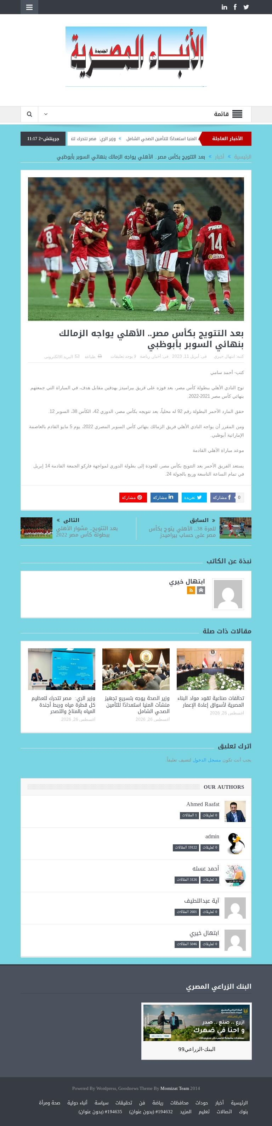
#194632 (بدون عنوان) (151, 1111)
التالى (71, 520)
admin (212, 836)
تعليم (204, 1111)
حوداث (202, 1102)
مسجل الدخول (207, 760)
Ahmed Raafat (202, 804)
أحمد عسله (205, 868)
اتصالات (224, 1111)
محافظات (179, 1102)
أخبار (156, 356)
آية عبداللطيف (201, 900)
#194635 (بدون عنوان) (100, 1111)
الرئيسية (239, 1102)
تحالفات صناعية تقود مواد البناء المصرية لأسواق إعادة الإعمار (210, 702)
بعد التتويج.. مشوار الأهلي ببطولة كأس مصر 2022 (87, 531)
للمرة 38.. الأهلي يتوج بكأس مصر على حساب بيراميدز (182, 532)
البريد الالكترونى (58, 356)
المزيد (186, 1111)
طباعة (90, 356)
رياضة (145, 356)
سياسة (101, 1102)
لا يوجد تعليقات (123, 356)
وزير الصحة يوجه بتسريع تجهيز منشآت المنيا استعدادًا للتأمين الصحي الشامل (137, 705)
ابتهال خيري (224, 356)
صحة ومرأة (49, 1102)
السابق (199, 520)
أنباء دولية (77, 1102)
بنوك (243, 1111)
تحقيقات (123, 1102)
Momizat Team (174, 1088)
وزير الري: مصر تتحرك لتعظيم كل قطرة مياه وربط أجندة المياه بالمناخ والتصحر (63, 705)
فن (142, 1102)
